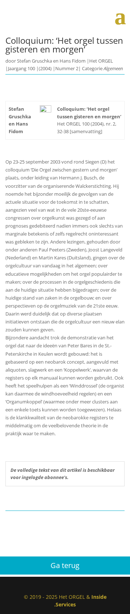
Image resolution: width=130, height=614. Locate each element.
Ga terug (65, 565)
